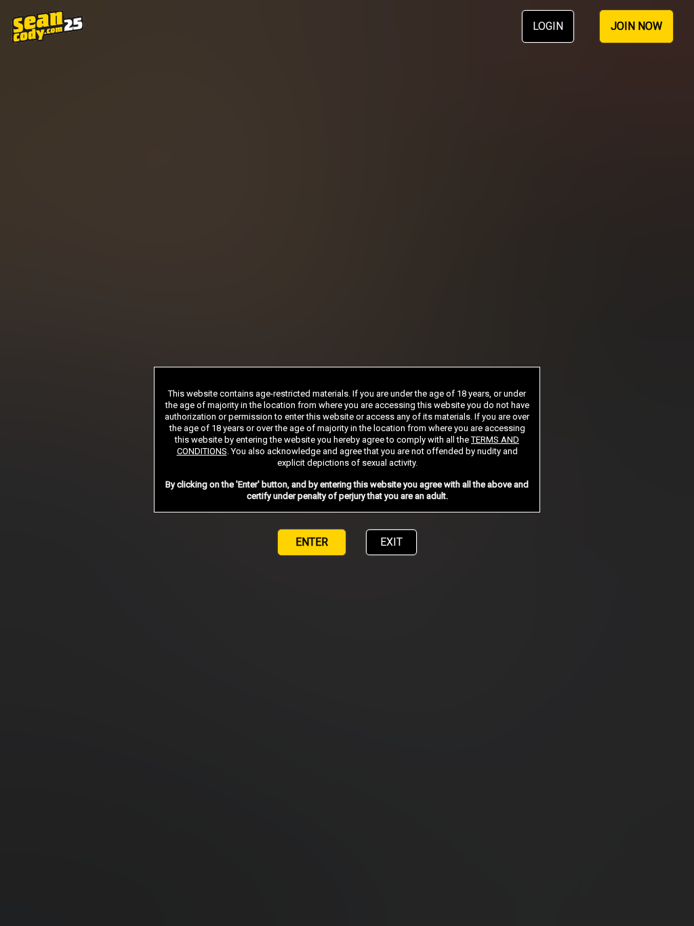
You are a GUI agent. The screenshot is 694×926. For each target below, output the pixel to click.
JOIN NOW (636, 26)
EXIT (391, 542)
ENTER (311, 542)
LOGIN (548, 26)
